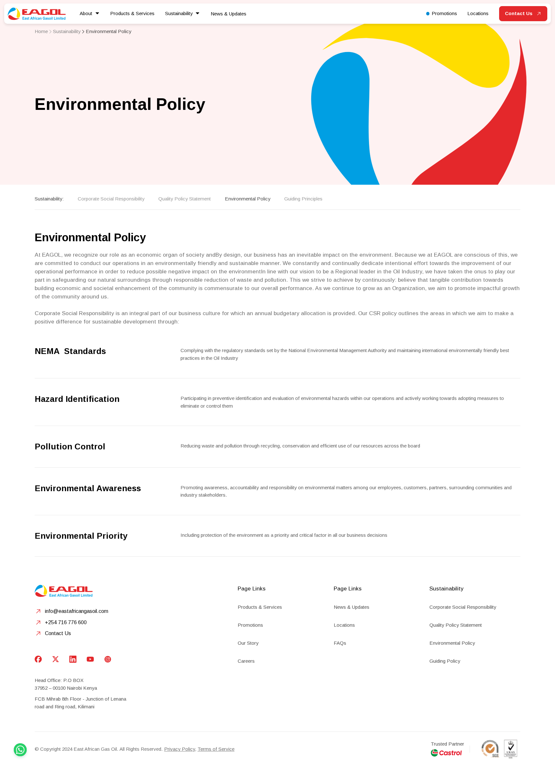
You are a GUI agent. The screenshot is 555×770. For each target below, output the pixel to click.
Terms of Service (216, 749)
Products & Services (260, 607)
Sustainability (67, 31)
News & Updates (228, 13)
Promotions (250, 625)
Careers (246, 661)
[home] (37, 13)
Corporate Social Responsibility (111, 198)
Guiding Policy (444, 661)
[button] (90, 13)
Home (41, 31)
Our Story (248, 643)
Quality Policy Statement (184, 198)
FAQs (340, 643)
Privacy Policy (179, 749)
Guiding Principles (303, 198)
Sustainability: (49, 198)
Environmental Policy (108, 31)
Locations (344, 625)
